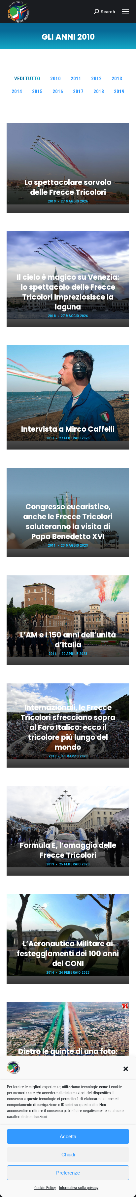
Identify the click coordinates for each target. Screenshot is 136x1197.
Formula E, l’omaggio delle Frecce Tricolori (68, 850)
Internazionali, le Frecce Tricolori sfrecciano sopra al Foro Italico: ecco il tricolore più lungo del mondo (67, 727)
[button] (125, 1069)
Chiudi (68, 1154)
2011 (76, 79)
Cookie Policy (45, 1187)
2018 (98, 91)
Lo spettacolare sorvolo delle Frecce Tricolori (67, 187)
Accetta (68, 1136)
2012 (96, 79)
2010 (55, 79)
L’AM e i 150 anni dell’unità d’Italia (68, 640)
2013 (117, 79)
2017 (78, 91)
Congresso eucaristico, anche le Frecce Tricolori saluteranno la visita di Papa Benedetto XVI (68, 522)
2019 (119, 91)
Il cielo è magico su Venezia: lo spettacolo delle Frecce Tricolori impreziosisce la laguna (68, 292)
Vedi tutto (27, 79)
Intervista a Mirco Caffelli (68, 429)
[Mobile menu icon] (125, 12)
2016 (57, 91)
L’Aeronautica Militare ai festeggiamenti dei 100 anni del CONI (68, 954)
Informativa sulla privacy (78, 1187)
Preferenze (68, 1173)
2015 (37, 91)
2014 (17, 91)
